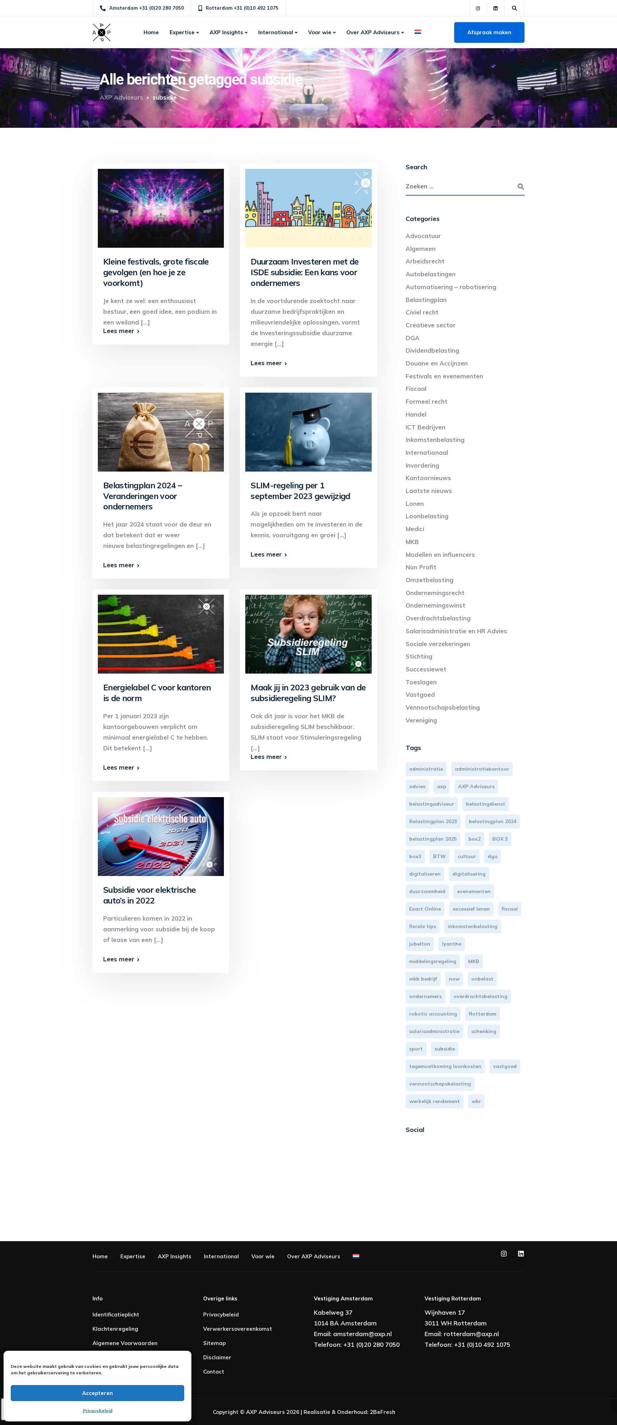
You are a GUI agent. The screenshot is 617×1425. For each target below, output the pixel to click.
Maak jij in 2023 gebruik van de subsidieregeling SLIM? (308, 692)
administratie (426, 769)
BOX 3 (500, 839)
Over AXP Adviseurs (373, 32)
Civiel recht (422, 312)
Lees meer (118, 331)
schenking (483, 1031)
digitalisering (469, 874)
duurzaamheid (427, 891)
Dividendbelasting (432, 350)
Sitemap (214, 1343)
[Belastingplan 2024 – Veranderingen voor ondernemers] (160, 428)
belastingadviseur (431, 804)
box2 (474, 839)
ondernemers (425, 996)
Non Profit (421, 567)
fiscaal (510, 909)
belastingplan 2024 (492, 821)
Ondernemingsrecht (435, 592)
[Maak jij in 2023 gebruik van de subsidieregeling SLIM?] (308, 631)
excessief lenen (471, 909)
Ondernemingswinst (435, 605)
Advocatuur (423, 236)
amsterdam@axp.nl (362, 1334)
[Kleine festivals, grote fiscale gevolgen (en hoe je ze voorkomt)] (160, 204)
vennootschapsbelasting (440, 1084)
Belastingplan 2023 (433, 821)
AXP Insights (226, 32)
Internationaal (427, 452)
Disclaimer (217, 1357)
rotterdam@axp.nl (471, 1334)
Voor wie (319, 32)
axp (441, 786)
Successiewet (426, 669)
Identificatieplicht (115, 1314)
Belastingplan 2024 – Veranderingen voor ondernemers (142, 496)
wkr (476, 1101)
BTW (439, 856)
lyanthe (451, 944)
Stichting (419, 656)
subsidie (445, 1049)
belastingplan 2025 (433, 839)
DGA (413, 338)
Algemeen (421, 248)
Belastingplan (426, 299)
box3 (415, 856)
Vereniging (421, 720)
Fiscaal (416, 388)
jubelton (419, 944)
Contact (213, 1371)
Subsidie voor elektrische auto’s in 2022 (149, 895)
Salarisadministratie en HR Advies (456, 631)
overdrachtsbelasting (480, 996)
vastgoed (505, 1066)
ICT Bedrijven (425, 427)
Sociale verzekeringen (438, 644)
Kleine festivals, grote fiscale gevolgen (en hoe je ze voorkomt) (156, 272)
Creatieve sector (431, 325)
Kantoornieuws (428, 478)
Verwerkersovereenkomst (237, 1328)
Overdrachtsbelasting (438, 618)
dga (492, 856)
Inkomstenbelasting (435, 439)
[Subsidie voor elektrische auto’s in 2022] (160, 833)
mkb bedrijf (423, 979)
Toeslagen (421, 682)
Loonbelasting (427, 516)
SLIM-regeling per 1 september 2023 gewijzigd (300, 490)
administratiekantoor (482, 769)
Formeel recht (426, 401)
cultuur (467, 856)
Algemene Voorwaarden (124, 1343)
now (454, 979)
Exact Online (425, 909)
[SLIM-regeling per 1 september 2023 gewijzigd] (308, 428)
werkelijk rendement (434, 1101)
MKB (412, 541)
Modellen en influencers (440, 554)
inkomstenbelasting (472, 926)
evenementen (474, 891)
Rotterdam (482, 1014)
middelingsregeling (432, 961)
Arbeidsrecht (425, 261)
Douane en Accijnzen (437, 363)
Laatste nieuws (429, 490)
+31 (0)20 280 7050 (371, 1344)
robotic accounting (433, 1014)
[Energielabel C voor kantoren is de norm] (160, 631)
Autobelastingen (431, 274)
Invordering (422, 465)
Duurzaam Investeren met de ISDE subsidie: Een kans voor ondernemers (304, 272)
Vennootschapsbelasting (443, 707)
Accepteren (97, 1393)
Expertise (182, 32)
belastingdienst (485, 804)
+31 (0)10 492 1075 (482, 1344)
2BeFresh (382, 1412)
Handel (416, 414)
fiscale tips (422, 926)
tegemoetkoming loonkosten (445, 1066)
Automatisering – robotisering (451, 287)
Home (151, 32)
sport (416, 1049)
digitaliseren (425, 874)
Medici (415, 529)
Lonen (415, 503)
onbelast (482, 979)
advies (417, 786)
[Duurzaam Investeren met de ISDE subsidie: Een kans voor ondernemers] (308, 204)
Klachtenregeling (115, 1328)
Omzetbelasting (429, 580)
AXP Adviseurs (476, 786)
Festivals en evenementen (444, 376)
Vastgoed (420, 694)
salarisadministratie (434, 1031)
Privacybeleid (97, 1410)
